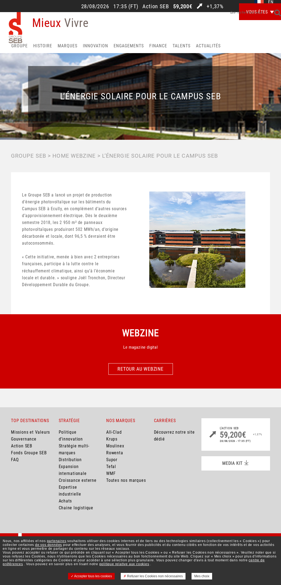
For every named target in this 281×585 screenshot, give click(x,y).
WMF (111, 473)
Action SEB (21, 446)
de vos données (48, 545)
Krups (111, 439)
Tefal (111, 466)
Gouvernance (23, 439)
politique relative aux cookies (124, 564)
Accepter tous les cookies (93, 576)
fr (259, 2)
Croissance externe (78, 480)
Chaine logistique (76, 507)
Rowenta (114, 452)
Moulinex (115, 446)
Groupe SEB (28, 155)
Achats (65, 501)
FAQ (15, 459)
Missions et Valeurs (30, 432)
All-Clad (114, 432)
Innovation (95, 45)
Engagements (129, 45)
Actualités (208, 45)
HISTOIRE (42, 45)
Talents (181, 45)
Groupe (19, 45)
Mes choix (201, 576)
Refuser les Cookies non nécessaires (154, 576)
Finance (158, 45)
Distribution (70, 459)
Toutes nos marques (126, 480)
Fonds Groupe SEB (29, 452)
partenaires (56, 541)
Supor (111, 459)
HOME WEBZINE (73, 155)
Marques (67, 45)
